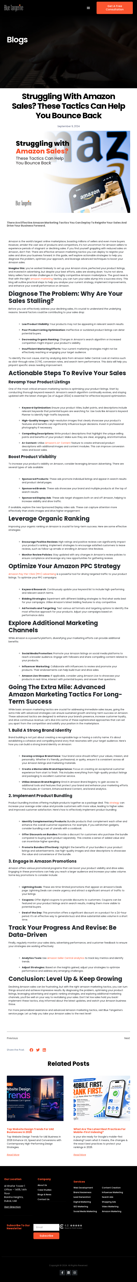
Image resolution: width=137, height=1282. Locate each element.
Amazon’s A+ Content (58, 443)
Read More (13, 1155)
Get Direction (12, 1207)
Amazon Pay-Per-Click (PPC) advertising (32, 574)
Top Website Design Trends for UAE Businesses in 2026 (30, 1130)
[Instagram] (74, 1272)
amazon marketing (41, 278)
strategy (114, 802)
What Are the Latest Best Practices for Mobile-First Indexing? (100, 1130)
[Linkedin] (68, 1272)
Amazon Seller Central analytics (65, 958)
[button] (31, 1050)
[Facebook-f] (62, 1272)
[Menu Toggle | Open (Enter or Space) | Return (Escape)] (88, 8)
